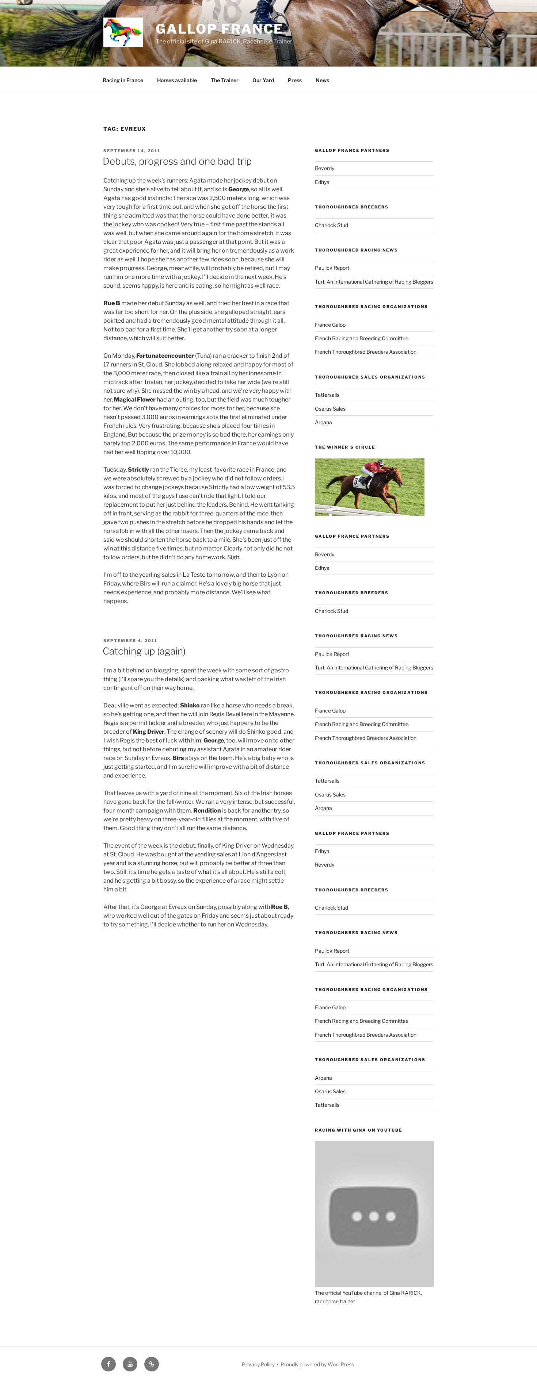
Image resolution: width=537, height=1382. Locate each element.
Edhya (322, 182)
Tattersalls (327, 395)
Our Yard (263, 80)
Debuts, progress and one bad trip (177, 161)
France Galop (330, 325)
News (322, 80)
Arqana (323, 422)
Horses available (177, 80)
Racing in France (123, 80)
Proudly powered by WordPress (317, 1364)
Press (295, 80)
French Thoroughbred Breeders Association (365, 352)
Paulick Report (332, 268)
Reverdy (324, 168)
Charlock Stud (331, 225)
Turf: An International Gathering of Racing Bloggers (374, 282)
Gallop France (219, 29)
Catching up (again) (144, 651)
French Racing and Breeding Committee (361, 338)
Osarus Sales (330, 409)
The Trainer (225, 80)
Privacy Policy (258, 1364)
